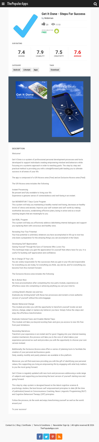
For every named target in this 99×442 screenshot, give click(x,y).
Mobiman (48, 18)
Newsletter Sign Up (61, 425)
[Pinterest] (53, 437)
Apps (36, 70)
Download (55, 70)
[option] (31, 90)
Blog (18, 425)
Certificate (26, 425)
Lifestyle (26, 70)
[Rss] (59, 437)
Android (16, 70)
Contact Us (10, 425)
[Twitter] (46, 437)
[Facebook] (40, 437)
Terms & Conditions (42, 425)
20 (47, 24)
